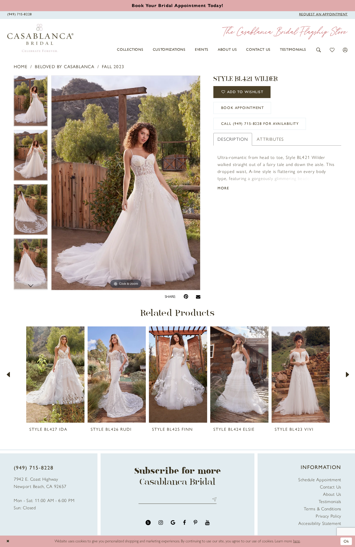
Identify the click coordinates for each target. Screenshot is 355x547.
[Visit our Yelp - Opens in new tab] (148, 522)
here (296, 541)
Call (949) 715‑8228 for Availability (260, 123)
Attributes (270, 139)
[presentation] (55, 374)
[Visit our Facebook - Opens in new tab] (184, 522)
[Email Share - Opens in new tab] (198, 296)
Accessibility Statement (319, 523)
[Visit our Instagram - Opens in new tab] (161, 522)
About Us (332, 494)
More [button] (223, 188)
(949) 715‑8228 (34, 468)
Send (213, 499)
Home (21, 66)
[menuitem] (130, 49)
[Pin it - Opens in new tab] (186, 296)
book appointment (242, 108)
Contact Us (330, 487)
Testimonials (330, 501)
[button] (319, 49)
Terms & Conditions (322, 508)
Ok (346, 541)
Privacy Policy (328, 516)
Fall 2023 (113, 66)
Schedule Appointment (319, 479)
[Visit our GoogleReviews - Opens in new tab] (173, 522)
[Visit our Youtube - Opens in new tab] (207, 522)
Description (233, 139)
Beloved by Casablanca (64, 66)
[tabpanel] (31, 102)
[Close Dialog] (7, 541)
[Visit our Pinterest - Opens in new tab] (195, 522)
